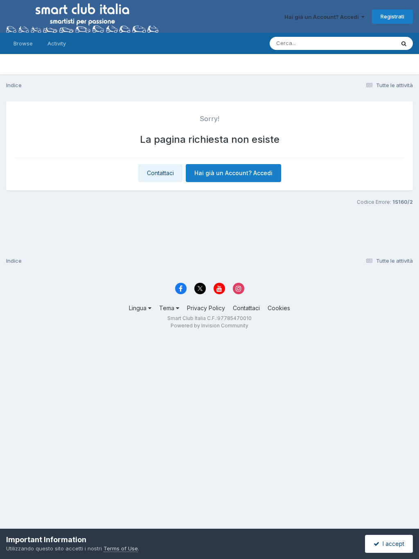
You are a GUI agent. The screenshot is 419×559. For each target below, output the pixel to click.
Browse (23, 43)
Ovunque (373, 43)
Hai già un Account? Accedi (322, 17)
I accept (391, 543)
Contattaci (160, 172)
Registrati (392, 16)
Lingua (138, 307)
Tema (167, 307)
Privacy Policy (206, 307)
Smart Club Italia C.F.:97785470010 (209, 318)
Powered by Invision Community (209, 325)
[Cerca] (404, 43)
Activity (56, 43)
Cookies (279, 307)
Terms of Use (121, 548)
